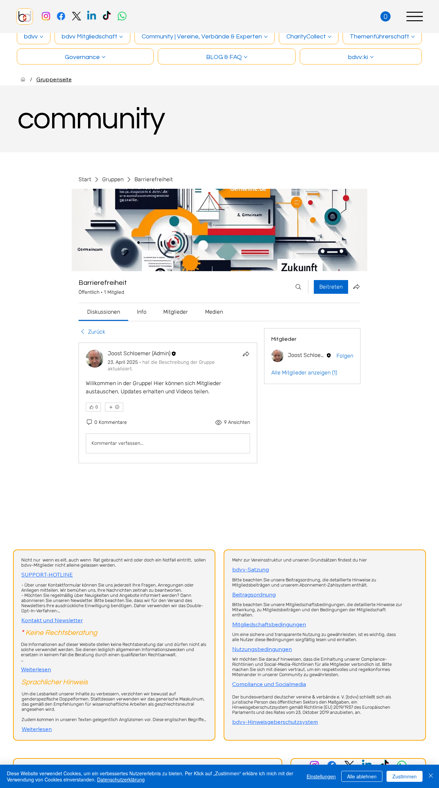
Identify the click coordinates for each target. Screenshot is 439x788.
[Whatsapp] (122, 16)
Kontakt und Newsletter (52, 620)
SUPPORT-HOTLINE (47, 574)
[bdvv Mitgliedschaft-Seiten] (121, 36)
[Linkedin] (91, 16)
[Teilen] (246, 354)
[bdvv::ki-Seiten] (371, 57)
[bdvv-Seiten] (41, 36)
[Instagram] (45, 16)
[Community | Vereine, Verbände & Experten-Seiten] (266, 36)
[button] (385, 16)
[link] (103, 312)
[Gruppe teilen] (356, 286)
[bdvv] (23, 79)
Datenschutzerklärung (121, 779)
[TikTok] (106, 16)
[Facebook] (61, 16)
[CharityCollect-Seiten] (329, 36)
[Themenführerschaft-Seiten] (413, 36)
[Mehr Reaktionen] (114, 407)
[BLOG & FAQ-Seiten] (245, 57)
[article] (168, 403)
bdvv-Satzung (250, 569)
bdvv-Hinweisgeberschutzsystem (275, 721)
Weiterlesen (36, 669)
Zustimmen (404, 776)
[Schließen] (431, 776)
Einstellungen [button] (321, 776)
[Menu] (414, 16)
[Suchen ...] (298, 287)
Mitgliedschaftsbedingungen (269, 624)
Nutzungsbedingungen (262, 649)
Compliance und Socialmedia (269, 684)
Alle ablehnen (362, 776)
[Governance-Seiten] (103, 57)
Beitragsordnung (254, 594)
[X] (76, 16)
